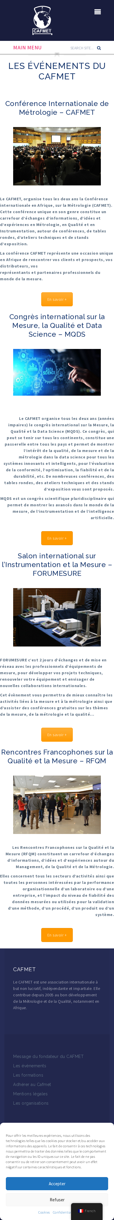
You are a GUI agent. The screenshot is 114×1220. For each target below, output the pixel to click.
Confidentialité (64, 1212)
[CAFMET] (42, 19)
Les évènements (29, 1065)
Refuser (57, 1199)
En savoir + (57, 299)
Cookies (44, 1212)
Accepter (57, 1183)
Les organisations (31, 1103)
